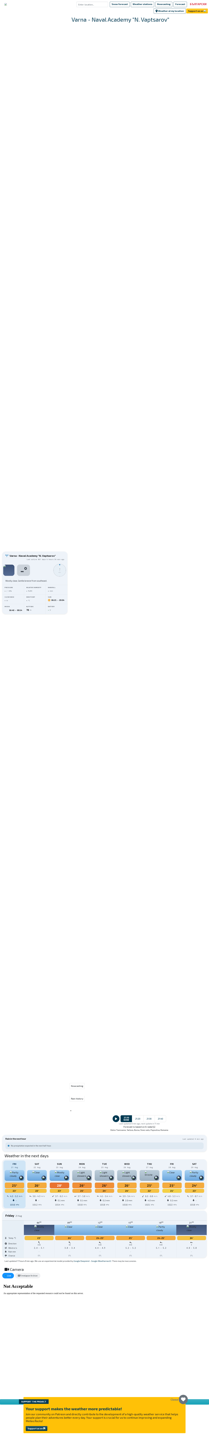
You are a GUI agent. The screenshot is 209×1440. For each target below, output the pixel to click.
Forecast (180, 4)
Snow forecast (120, 4)
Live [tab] (9, 1275)
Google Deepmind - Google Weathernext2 (92, 1261)
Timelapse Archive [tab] (29, 1275)
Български (198, 4)
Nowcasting (163, 4)
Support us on (196, 11)
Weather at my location (171, 11)
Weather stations (142, 4)
